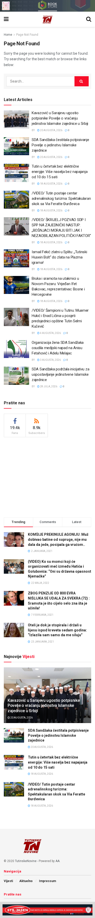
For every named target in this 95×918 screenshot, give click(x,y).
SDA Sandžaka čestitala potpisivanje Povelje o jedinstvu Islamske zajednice (60, 145)
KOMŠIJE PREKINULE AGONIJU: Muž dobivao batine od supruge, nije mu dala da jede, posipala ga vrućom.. (58, 539)
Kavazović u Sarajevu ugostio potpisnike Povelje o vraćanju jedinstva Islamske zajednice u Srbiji (60, 118)
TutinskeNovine (25, 861)
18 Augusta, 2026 (51, 183)
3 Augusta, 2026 (50, 359)
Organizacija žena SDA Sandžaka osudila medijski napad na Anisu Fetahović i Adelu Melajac (58, 347)
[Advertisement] (48, 476)
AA (57, 861)
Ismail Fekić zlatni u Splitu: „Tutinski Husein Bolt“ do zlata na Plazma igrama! (59, 257)
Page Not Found (27, 34)
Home (8, 34)
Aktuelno (26, 881)
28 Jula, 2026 (48, 386)
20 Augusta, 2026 (51, 130)
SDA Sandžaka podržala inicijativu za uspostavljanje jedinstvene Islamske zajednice (60, 374)
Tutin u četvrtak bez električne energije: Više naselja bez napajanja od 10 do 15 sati (59, 171)
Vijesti (8, 881)
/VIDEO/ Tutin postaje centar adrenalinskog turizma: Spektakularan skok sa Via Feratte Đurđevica (61, 198)
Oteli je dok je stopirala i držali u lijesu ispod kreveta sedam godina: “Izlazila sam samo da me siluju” (57, 630)
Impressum (47, 881)
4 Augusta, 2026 (50, 333)
